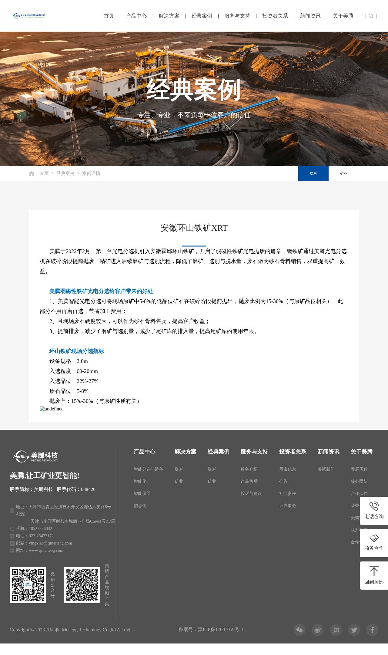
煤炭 (313, 173)
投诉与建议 (251, 493)
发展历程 (359, 469)
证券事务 (287, 505)
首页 (109, 16)
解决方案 (169, 16)
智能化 (140, 481)
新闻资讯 (310, 16)
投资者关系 (275, 16)
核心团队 (359, 481)
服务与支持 (237, 16)
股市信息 (287, 469)
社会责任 (287, 493)
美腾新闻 (326, 469)
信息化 (140, 505)
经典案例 (202, 16)
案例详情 (91, 173)
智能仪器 (142, 493)
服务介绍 (249, 469)
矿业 (343, 173)
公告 (283, 481)
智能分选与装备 (148, 469)
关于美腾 (343, 16)
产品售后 (249, 481)
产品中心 (136, 16)
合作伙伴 (359, 493)
